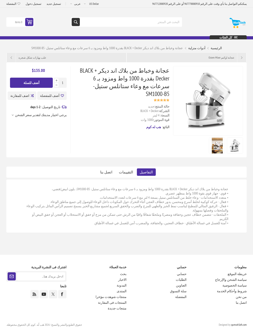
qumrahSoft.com (239, 324)
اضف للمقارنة (19, 96)
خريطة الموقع (237, 274)
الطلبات (181, 279)
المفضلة (181, 297)
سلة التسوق (178, 291)
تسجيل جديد (53, 4)
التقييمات (126, 172)
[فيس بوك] (62, 294)
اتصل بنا (106, 172)
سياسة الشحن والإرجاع (231, 279)
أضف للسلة (31, 83)
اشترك (12, 276)
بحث (76, 22)
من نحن (241, 297)
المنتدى (121, 291)
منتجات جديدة (117, 308)
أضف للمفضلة (49, 96)
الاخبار (122, 279)
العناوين (181, 285)
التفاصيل (146, 172)
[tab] (146, 172)
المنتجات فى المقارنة (112, 302)
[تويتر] (53, 294)
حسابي (182, 274)
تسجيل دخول (33, 4)
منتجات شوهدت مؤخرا (111, 297)
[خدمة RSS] (34, 294)
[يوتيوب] (44, 294)
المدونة (121, 285)
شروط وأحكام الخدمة (232, 291)
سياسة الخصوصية (234, 285)
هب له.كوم (153, 127)
